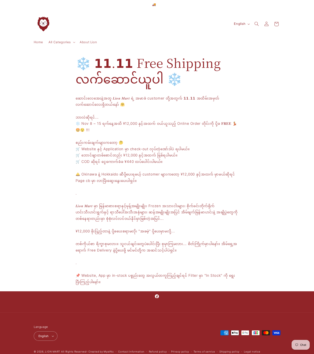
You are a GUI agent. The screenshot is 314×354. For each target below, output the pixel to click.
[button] (61, 42)
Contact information (131, 351)
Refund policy (158, 351)
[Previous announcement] (109, 6)
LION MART (52, 351)
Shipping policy (229, 351)
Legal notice (252, 351)
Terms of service (204, 351)
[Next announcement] (205, 6)
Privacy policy (180, 351)
